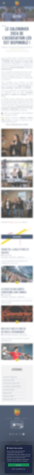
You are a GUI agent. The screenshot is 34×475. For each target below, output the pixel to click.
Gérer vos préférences (18, 469)
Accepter (18, 465)
